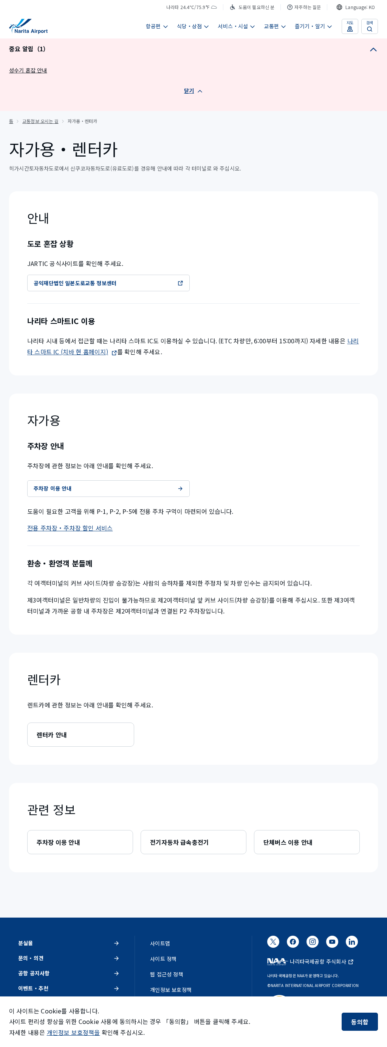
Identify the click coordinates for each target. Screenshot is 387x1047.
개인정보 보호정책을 (73, 1032)
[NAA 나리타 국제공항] (28, 26)
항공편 (153, 26)
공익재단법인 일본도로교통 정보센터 (75, 283)
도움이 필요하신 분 (256, 7)
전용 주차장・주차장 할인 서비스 (70, 527)
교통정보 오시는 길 (40, 121)
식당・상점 (189, 26)
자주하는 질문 (307, 7)
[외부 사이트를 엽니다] (273, 944)
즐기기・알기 (310, 26)
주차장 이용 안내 (53, 488)
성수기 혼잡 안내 (28, 70)
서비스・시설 (233, 26)
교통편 (271, 26)
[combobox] (355, 7)
